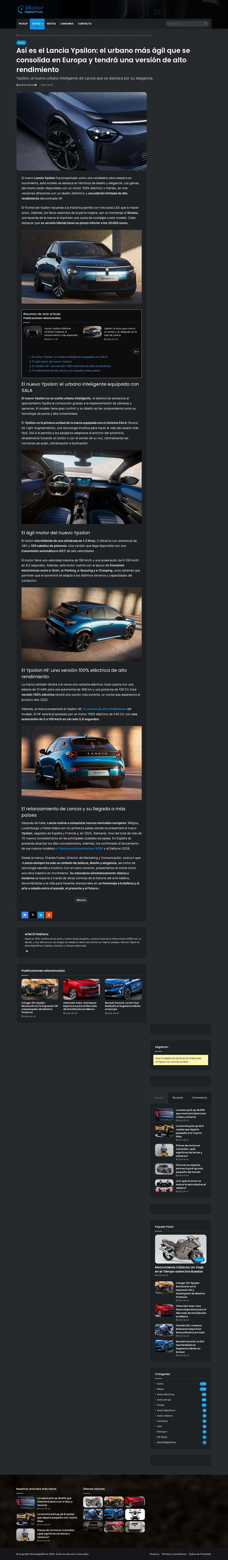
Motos (51, 23)
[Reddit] (49, 915)
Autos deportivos (166, 1410)
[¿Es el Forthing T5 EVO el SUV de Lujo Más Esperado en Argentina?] (114, 1526)
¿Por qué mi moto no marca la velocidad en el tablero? (191, 1184)
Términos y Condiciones (174, 1554)
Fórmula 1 (162, 1431)
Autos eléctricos (165, 1394)
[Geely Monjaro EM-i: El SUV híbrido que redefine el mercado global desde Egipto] (93, 1526)
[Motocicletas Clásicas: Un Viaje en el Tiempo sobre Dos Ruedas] (93, 1502)
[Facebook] (25, 915)
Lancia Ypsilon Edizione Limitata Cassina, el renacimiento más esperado (61, 332)
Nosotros (154, 1554)
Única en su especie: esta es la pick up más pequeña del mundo (189, 1168)
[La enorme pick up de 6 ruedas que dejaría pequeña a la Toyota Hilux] (164, 1130)
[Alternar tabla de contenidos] (134, 351)
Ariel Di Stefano (26, 85)
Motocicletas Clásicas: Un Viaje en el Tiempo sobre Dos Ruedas (179, 1269)
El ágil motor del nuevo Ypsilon (52, 361)
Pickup (23, 23)
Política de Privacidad (200, 1554)
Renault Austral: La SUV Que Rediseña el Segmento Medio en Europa (123, 1006)
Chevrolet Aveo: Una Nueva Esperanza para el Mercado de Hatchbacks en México (80, 1006)
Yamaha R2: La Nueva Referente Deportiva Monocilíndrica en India (190, 1329)
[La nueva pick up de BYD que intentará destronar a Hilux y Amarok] (164, 1114)
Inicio (21, 35)
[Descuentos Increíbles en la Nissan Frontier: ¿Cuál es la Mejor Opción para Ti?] (135, 1526)
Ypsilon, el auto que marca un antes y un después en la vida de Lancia (120, 332)
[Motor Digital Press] (31, 9)
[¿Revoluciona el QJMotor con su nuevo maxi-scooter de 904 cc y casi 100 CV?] (135, 1514)
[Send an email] (36, 85)
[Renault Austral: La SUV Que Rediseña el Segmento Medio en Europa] (123, 989)
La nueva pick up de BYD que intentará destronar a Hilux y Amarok (191, 1113)
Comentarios (199, 1097)
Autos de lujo (164, 1399)
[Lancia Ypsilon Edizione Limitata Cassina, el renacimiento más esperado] (33, 331)
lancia (82, 900)
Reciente (178, 1097)
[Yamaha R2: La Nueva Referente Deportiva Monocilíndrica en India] (164, 1330)
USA (159, 1426)
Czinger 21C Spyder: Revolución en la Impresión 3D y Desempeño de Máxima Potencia (40, 1007)
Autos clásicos (165, 1415)
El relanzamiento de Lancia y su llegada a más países (66, 370)
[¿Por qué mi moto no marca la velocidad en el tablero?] (164, 1185)
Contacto (84, 23)
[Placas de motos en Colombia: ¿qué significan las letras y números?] (164, 1150)
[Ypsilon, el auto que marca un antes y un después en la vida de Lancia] (92, 331)
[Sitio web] (27, 951)
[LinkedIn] (41, 915)
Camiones (66, 23)
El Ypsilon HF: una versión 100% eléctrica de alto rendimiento (72, 366)
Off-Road (162, 1437)
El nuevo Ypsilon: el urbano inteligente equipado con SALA (69, 356)
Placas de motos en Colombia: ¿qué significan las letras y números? (189, 1151)
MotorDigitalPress (166, 1442)
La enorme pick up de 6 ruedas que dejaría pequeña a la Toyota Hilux (190, 1131)
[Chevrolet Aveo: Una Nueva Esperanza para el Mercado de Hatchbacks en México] (81, 989)
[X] (33, 915)
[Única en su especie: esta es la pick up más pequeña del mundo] (164, 1169)
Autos (36, 23)
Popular (159, 1097)
